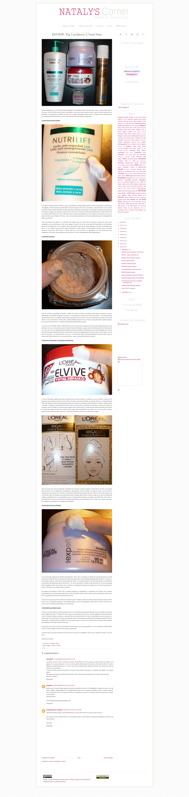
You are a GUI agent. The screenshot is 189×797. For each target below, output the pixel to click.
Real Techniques (126, 191)
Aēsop (131, 117)
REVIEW (142, 191)
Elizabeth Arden (132, 146)
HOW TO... (129, 161)
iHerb (135, 161)
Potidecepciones (141, 188)
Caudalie (130, 131)
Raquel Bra (49, 685)
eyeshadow (122, 152)
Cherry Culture (132, 134)
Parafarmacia (142, 184)
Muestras (127, 182)
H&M (144, 156)
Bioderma (143, 123)
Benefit (137, 123)
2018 (122, 222)
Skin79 (144, 195)
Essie (131, 148)
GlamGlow (143, 154)
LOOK (138, 173)
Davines (134, 142)
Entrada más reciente (48, 758)
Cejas (135, 131)
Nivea (136, 182)
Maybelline (142, 180)
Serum (130, 195)
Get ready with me (133, 154)
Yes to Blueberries (134, 208)
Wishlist (120, 208)
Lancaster (128, 169)
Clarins (139, 134)
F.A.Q (109, 26)
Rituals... (124, 193)
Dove (134, 144)
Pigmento (121, 188)
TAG (137, 199)
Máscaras (121, 180)
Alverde (137, 117)
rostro (129, 193)
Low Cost (143, 173)
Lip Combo (133, 173)
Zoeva (127, 212)
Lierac (138, 171)
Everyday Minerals (124, 150)
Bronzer (125, 129)
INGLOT (137, 163)
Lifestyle (121, 173)
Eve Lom (143, 148)
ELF (124, 146)
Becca (133, 123)
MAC (128, 176)
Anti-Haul (125, 119)
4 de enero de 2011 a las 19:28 (72, 710)
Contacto (99, 26)
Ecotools (120, 146)
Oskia (124, 184)
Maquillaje (122, 178)
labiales (121, 169)
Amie (141, 117)
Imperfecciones (130, 163)
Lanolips (140, 169)
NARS (132, 182)
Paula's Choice (122, 186)
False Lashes (130, 152)
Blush (120, 127)
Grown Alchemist (137, 156)
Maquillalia (129, 178)
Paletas (135, 184)
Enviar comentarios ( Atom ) (58, 761)
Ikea (138, 161)
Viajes (136, 203)
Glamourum (121, 156)
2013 (122, 237)
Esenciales (121, 148)
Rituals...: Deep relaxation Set (130, 255)
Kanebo (120, 165)
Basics (124, 123)
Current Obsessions (125, 142)
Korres (144, 165)
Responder (49, 679)
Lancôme (134, 169)
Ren (137, 191)
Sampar (144, 193)
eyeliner (143, 150)
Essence (126, 148)
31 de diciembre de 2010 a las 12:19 (64, 659)
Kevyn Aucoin (126, 165)
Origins (120, 184)
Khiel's (132, 165)
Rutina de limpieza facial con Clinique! (132, 275)
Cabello (49, 645)
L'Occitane (126, 167)
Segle (120, 195)
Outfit (131, 184)
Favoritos (138, 152)
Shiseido (135, 195)
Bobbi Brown (126, 127)
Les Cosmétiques (127, 171)
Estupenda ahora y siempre (54, 710)
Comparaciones (130, 138)
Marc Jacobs (135, 178)
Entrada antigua (108, 758)
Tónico (130, 201)
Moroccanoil (121, 182)
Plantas (129, 188)
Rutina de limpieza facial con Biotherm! (133, 278)
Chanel (144, 131)
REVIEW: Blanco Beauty (128, 272)
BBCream (129, 123)
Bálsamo (140, 121)
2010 (122, 247)
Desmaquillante (122, 144)
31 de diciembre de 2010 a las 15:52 (64, 685)
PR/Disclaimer (121, 26)
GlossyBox (128, 156)
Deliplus (144, 142)
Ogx (145, 182)
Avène (135, 121)
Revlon (120, 193)
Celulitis (139, 131)
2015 (122, 231)
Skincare (121, 197)
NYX (142, 182)
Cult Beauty (143, 140)
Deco (139, 142)
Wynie (125, 208)
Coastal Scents (127, 136)
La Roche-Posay (141, 167)
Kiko (141, 165)
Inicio (79, 758)
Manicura (143, 175)
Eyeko (139, 150)
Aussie (131, 121)
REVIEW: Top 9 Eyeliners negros (131, 258)
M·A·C (124, 176)
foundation (122, 154)
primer (120, 191)
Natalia (56, 779)
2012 (122, 241)
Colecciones (142, 136)
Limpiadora (127, 173)
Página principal (69, 26)
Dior (128, 144)
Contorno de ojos (140, 138)
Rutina (134, 193)
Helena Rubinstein (132, 159)
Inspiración (143, 163)
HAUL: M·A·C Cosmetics (128, 288)
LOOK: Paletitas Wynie (128, 261)
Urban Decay (130, 204)
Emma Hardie (142, 146)
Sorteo (120, 199)
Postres (134, 188)
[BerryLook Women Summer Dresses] (129, 359)
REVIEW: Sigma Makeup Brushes (131, 285)
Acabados (121, 117)
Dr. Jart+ (138, 144)
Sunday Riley (126, 199)
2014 (122, 234)
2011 (122, 244)
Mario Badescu (142, 178)
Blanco (133, 125)
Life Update (143, 171)
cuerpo (54, 645)
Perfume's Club (142, 186)
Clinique (120, 136)
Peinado (134, 186)
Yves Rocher (139, 210)
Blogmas (143, 125)
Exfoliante (133, 150)
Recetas (133, 191)
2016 (122, 228)
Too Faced (135, 201)
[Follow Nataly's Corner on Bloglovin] (131, 72)
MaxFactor (135, 180)
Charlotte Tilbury (123, 134)
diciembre (125, 249)
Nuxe (139, 182)
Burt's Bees (132, 129)
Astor (140, 119)
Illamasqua (143, 161)
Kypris (120, 167)
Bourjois (143, 127)
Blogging (137, 125)
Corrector (121, 140)
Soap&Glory (143, 197)
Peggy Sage (129, 186)
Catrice (124, 132)
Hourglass (121, 161)
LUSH (119, 176)
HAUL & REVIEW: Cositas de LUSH (131, 269)
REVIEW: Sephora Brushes (129, 266)
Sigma (140, 195)
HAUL (125, 159)
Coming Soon (122, 138)
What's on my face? (139, 206)
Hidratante (142, 159)
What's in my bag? (127, 206)
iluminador (121, 163)
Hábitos (120, 159)
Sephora (125, 195)
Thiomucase (125, 201)
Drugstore (143, 144)
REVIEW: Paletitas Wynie (129, 263)
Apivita (136, 119)
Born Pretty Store (135, 127)
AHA (134, 117)
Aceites (126, 117)
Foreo (144, 152)
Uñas (124, 203)
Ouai (128, 184)
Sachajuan (139, 193)
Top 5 (140, 202)
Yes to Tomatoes (130, 210)
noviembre (125, 292)
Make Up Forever (135, 176)
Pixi (125, 188)
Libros (134, 171)
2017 (122, 225)
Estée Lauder (137, 148)
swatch (133, 199)
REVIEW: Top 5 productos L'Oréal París (133, 252)
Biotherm (121, 125)
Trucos (144, 201)
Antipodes (131, 119)
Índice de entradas (85, 26)
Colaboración (135, 136)
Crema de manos (129, 140)
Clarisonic (143, 134)
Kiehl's (137, 165)
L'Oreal (58, 645)
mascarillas (128, 180)
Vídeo (140, 203)
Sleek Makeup (129, 197)
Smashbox (137, 197)
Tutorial (120, 203)
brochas (120, 130)
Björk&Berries (128, 125)
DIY (131, 144)
